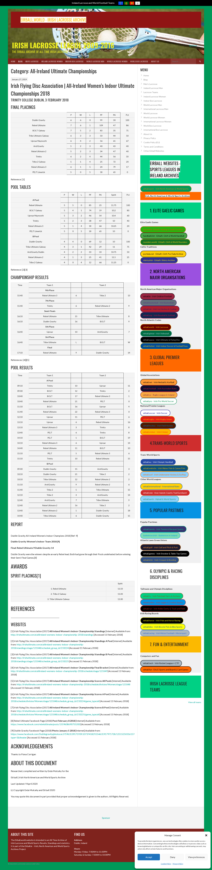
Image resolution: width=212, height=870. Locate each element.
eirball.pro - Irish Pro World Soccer (158, 401)
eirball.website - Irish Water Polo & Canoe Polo (164, 468)
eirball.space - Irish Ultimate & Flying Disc (161, 340)
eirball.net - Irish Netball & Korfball (158, 382)
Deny (172, 857)
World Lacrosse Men (95, 61)
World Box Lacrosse (139, 61)
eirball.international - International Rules (161, 486)
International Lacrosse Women (157, 121)
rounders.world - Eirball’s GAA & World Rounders (165, 242)
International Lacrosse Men (155, 109)
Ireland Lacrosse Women (51, 61)
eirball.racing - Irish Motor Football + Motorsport (164, 633)
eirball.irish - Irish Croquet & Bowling (159, 560)
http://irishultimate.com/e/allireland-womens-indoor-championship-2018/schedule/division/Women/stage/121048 (73, 684)
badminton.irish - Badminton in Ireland (160, 535)
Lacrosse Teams (150, 92)
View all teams (194, 702)
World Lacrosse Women (117, 61)
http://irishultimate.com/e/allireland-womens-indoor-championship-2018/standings (52, 634)
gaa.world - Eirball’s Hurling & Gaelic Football (163, 229)
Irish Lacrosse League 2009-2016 (63, 45)
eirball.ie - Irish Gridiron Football (157, 296)
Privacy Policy (178, 864)
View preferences (196, 857)
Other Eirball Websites (153, 151)
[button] (206, 835)
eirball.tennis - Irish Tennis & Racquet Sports (163, 529)
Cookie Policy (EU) (151, 142)
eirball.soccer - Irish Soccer (155, 413)
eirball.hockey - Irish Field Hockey (158, 425)
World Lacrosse (150, 113)
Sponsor (193, 45)
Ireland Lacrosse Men (153, 88)
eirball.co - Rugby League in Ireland (158, 395)
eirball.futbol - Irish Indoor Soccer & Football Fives (165, 346)
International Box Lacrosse (155, 130)
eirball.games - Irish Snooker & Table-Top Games (165, 553)
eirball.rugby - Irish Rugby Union (157, 419)
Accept (149, 857)
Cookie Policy (166, 864)
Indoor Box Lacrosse (74, 61)
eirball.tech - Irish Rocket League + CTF (161, 663)
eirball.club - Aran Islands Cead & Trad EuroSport (165, 493)
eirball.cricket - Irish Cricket (155, 432)
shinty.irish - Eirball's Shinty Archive (159, 260)
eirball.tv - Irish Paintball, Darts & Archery (161, 596)
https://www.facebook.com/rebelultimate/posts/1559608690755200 (45, 724)
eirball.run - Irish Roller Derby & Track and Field (164, 608)
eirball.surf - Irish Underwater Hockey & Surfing (164, 474)
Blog (20, 61)
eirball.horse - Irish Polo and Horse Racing (161, 620)
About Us (155, 61)
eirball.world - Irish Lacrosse (155, 327)
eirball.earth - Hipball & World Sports (159, 499)
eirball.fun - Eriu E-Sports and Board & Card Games (165, 669)
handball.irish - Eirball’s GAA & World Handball (163, 236)
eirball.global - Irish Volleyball (156, 333)
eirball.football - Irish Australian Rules (160, 388)
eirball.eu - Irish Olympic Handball (158, 462)
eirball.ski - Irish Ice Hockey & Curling (159, 309)
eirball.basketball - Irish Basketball (158, 302)
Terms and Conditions (153, 146)
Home (13, 61)
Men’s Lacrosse (32, 61)
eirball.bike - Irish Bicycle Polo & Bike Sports (162, 627)
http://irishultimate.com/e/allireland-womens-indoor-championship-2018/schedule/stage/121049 (59, 671)
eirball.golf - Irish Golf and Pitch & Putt (160, 547)
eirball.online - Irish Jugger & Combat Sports (163, 602)
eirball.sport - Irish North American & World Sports (165, 188)
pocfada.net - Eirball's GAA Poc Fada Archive (163, 254)
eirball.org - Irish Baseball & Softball (159, 315)
